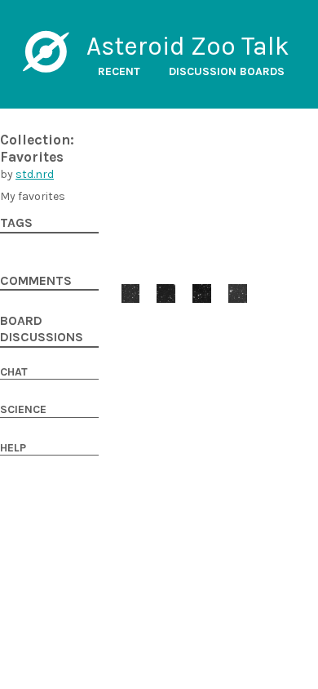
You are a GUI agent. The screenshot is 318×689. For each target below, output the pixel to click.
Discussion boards (227, 71)
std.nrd (34, 174)
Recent (119, 71)
